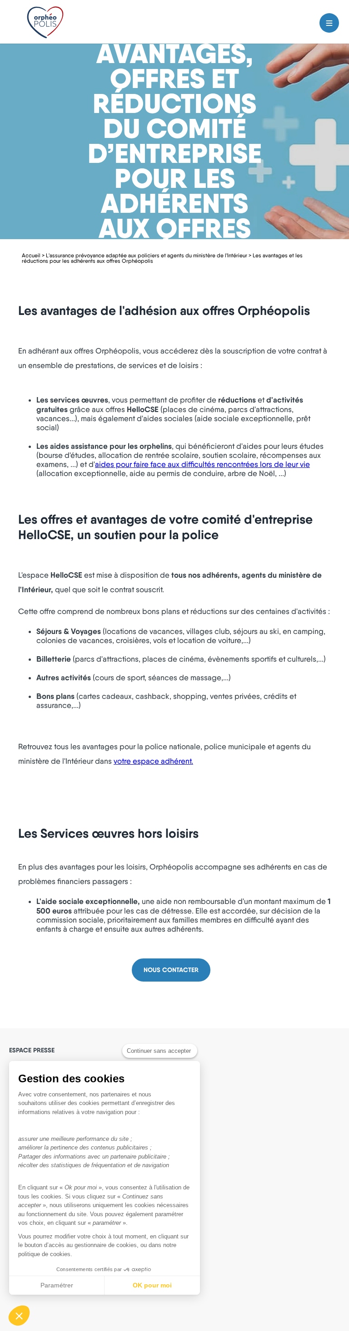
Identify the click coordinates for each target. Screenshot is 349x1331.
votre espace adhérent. (153, 761)
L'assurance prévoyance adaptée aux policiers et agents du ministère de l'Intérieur (146, 255)
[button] (19, 1315)
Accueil (31, 255)
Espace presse (32, 1050)
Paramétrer (56, 1285)
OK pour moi (152, 1285)
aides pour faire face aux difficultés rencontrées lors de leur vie (202, 464)
